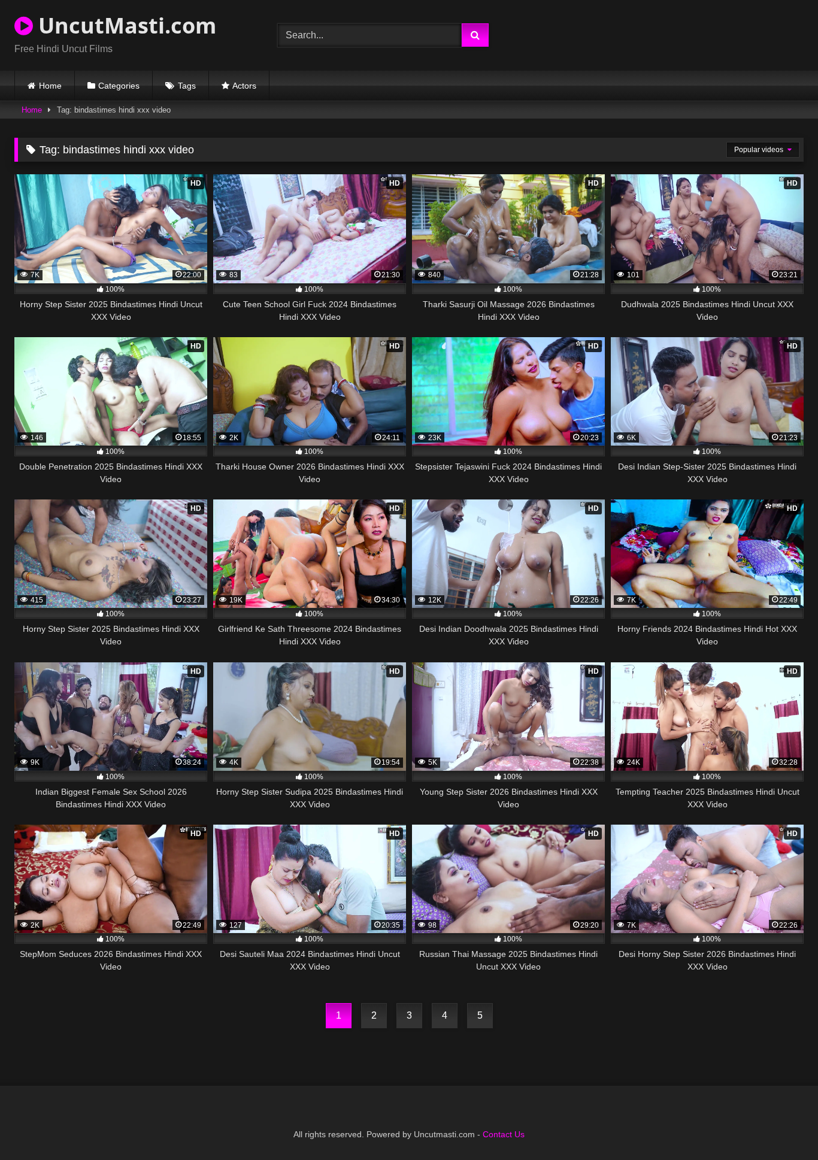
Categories (119, 85)
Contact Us (504, 1134)
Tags (187, 85)
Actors (244, 85)
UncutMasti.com (124, 25)
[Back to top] (781, 1124)
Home (50, 85)
